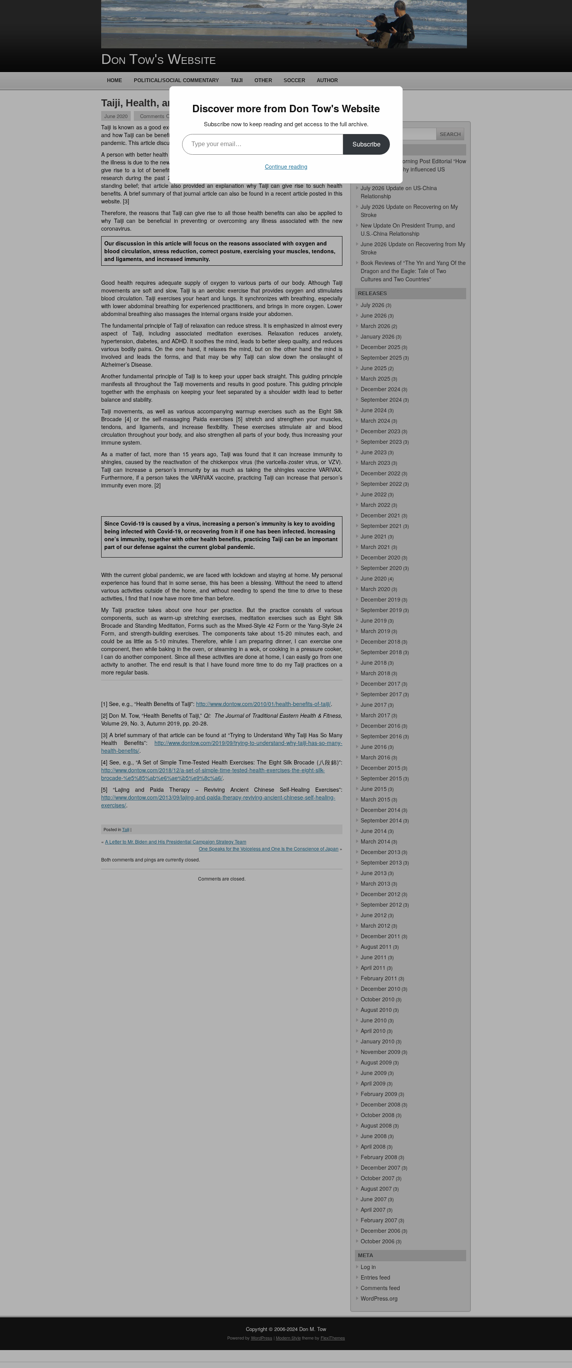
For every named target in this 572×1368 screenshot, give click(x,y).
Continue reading (286, 166)
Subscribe (367, 143)
